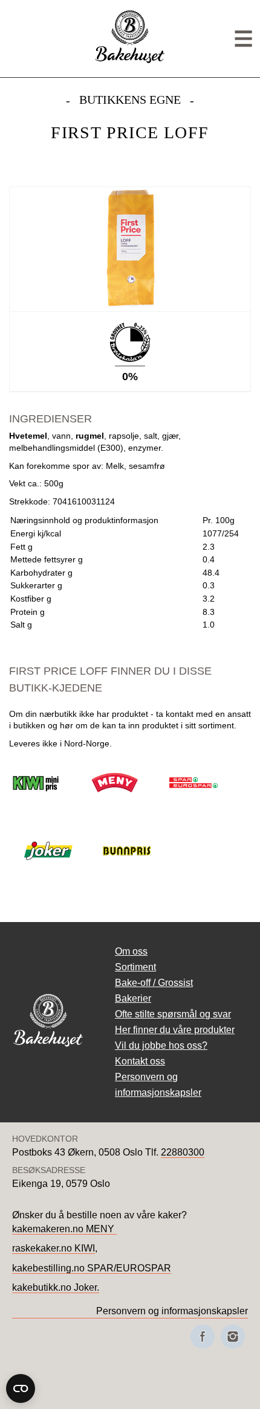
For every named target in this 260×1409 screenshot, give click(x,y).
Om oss (131, 951)
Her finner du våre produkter (175, 1030)
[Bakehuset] (130, 61)
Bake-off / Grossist (154, 983)
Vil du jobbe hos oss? (161, 1045)
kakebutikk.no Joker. (55, 1287)
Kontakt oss (140, 1061)
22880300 (182, 1152)
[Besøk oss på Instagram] (233, 1337)
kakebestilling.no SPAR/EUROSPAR (91, 1268)
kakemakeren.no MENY (64, 1229)
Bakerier (133, 998)
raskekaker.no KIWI (53, 1248)
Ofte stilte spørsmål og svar (173, 1014)
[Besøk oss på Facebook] (202, 1337)
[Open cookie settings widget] (20, 1388)
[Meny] (243, 39)
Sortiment (135, 967)
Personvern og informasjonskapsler (172, 1311)
